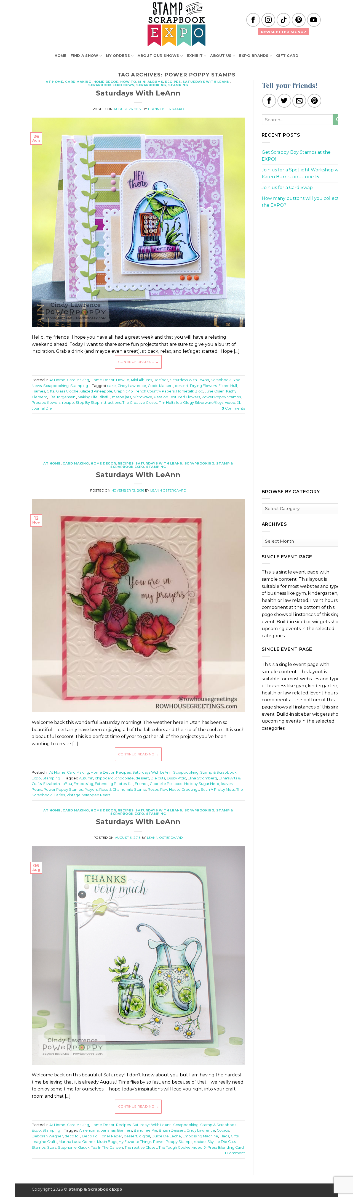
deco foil (72, 1136)
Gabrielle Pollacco (166, 784)
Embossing (83, 784)
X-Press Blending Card (224, 1147)
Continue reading (138, 362)
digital (144, 1136)
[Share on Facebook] (269, 101)
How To (128, 82)
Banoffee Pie (145, 1130)
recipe (68, 402)
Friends (141, 784)
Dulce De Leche (166, 1136)
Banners (124, 1130)
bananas (108, 1130)
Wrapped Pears (96, 795)
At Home (54, 82)
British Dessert (172, 1130)
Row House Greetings (179, 789)
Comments (233, 408)
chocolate (124, 778)
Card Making (78, 82)
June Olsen (214, 391)
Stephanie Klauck (73, 1147)
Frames (38, 391)
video (230, 402)
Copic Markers (160, 386)
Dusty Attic (176, 778)
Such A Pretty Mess (218, 789)
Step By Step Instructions (98, 402)
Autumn (86, 778)
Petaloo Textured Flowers (177, 397)
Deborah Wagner (47, 1136)
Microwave (142, 397)
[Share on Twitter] (284, 101)
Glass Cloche (67, 391)
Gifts (50, 391)
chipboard (104, 778)
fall (130, 784)
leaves (226, 784)
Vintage (73, 795)
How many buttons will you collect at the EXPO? (303, 202)
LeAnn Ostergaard (166, 109)
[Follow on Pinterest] (299, 20)
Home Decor (106, 82)
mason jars (121, 397)
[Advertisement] (138, 434)
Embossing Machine (200, 1136)
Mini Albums (150, 82)
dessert (181, 386)
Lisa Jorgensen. (62, 397)
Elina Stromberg (202, 778)
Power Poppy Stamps (221, 397)
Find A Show (84, 56)
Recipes (173, 82)
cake (111, 386)
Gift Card (287, 56)
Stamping (178, 85)
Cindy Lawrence (131, 386)
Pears (37, 789)
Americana (89, 1130)
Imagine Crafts (44, 1142)
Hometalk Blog (189, 391)
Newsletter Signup (283, 32)
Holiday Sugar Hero (201, 784)
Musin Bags (107, 1142)
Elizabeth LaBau (57, 784)
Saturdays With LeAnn (206, 82)
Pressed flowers (46, 402)
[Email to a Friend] (299, 101)
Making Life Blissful (94, 397)
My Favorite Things (135, 1142)
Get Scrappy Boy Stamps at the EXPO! (296, 156)
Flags (224, 1136)
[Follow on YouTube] (314, 20)
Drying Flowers (203, 386)
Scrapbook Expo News (111, 85)
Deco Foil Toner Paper (102, 1136)
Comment (234, 1153)
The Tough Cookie (175, 1147)
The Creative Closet (139, 402)
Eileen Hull (227, 386)
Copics (223, 1130)
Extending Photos (111, 784)
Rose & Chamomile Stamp (122, 789)
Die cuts (158, 778)
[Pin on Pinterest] (314, 101)
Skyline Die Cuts (221, 1142)
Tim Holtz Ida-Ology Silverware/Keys (191, 402)
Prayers (91, 789)
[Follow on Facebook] (253, 20)
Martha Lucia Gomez (77, 1142)
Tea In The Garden (107, 1147)
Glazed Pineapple (96, 391)
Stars (51, 1147)
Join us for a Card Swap (287, 187)
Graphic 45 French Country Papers (144, 391)
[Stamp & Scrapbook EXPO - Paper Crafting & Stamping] (176, 24)
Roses (153, 789)
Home (61, 56)
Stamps (39, 1147)
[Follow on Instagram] (268, 20)
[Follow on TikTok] (283, 20)
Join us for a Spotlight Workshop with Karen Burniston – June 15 (303, 173)
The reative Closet (141, 1147)
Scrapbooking (151, 85)
